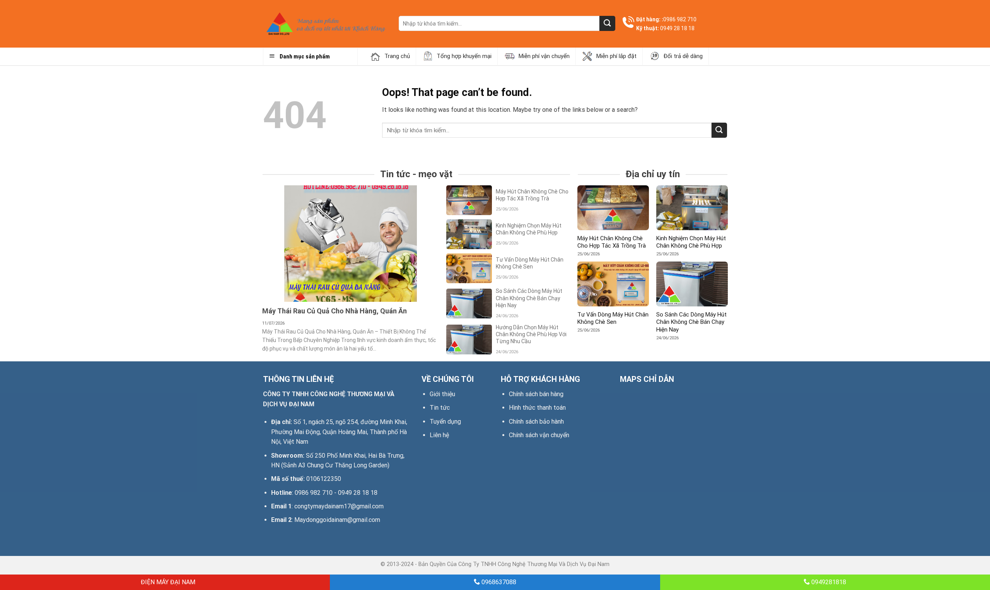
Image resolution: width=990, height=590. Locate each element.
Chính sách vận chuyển (539, 435)
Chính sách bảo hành (536, 421)
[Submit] (607, 23)
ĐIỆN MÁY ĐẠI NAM (167, 582)
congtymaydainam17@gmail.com (339, 506)
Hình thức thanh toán (537, 407)
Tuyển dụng (445, 421)
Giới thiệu (442, 394)
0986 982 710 (679, 19)
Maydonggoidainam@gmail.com (337, 519)
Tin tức (440, 407)
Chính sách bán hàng (536, 394)
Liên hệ (439, 435)
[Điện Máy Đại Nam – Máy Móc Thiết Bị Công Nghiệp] (325, 23)
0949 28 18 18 (677, 28)
